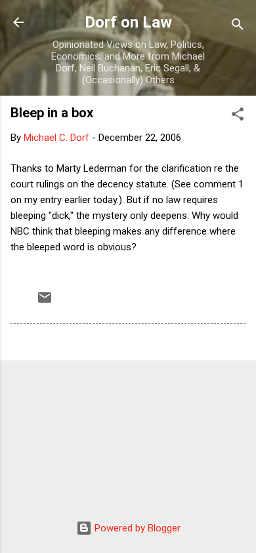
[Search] (237, 27)
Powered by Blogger (136, 528)
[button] (237, 116)
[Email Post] (45, 302)
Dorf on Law (128, 22)
